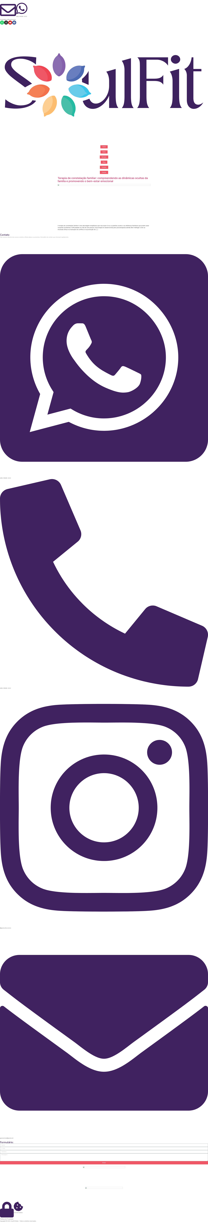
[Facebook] (14, 23)
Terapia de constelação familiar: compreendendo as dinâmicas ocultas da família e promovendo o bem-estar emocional (103, 179)
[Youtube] (10, 23)
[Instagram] (6, 23)
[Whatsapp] (2, 23)
